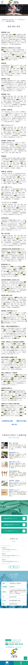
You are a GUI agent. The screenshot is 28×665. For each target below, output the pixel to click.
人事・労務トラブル (6, 187)
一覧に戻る (14, 424)
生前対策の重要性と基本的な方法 (10, 280)
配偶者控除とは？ (6, 264)
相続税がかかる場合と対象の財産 (10, 403)
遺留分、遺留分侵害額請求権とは (10, 326)
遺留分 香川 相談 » (22, 421)
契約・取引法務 (5, 233)
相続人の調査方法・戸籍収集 (9, 372)
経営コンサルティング (7, 125)
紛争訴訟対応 (5, 218)
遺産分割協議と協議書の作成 (9, 357)
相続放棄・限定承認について (9, 310)
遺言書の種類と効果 (6, 295)
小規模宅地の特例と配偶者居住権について (12, 249)
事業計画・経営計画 (6, 171)
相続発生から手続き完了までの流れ (11, 48)
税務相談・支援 (5, 78)
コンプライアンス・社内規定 (9, 202)
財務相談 (3, 156)
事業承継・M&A (5, 32)
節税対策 (3, 63)
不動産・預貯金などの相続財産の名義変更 (12, 342)
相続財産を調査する (6, 388)
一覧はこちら (15, 566)
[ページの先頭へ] (25, 658)
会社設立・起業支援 (6, 109)
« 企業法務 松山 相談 (7, 421)
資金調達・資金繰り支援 (8, 140)
